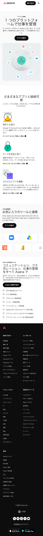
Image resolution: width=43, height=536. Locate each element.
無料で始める (30, 3)
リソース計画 (26, 366)
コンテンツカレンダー (29, 344)
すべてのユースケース (29, 380)
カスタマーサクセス (28, 424)
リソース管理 (6, 377)
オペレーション (7, 402)
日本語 (23, 511)
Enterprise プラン (8, 362)
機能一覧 (5, 344)
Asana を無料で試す (12, 285)
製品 (4, 409)
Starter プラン (7, 355)
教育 (4, 427)
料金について (6, 351)
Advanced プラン (8, 359)
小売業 (5, 420)
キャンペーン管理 (27, 340)
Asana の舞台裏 (7, 470)
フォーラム (26, 409)
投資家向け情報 (7, 481)
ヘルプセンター (27, 395)
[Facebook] (25, 518)
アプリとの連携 (7, 366)
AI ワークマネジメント (9, 369)
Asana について (7, 456)
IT (3, 405)
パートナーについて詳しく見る (13, 136)
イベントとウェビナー (29, 416)
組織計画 (25, 359)
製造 (4, 431)
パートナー (26, 431)
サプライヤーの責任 (8, 492)
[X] (14, 518)
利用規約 (16, 524)
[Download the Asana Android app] (27, 531)
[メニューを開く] (39, 3)
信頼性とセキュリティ (9, 485)
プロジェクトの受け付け (29, 373)
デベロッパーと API (28, 427)
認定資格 (25, 405)
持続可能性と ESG (8, 496)
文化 (4, 474)
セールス (5, 413)
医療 (4, 416)
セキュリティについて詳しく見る (14, 163)
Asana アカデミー (28, 402)
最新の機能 (6, 348)
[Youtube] (28, 518)
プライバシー (6, 489)
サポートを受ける (28, 398)
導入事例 (5, 463)
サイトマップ (26, 434)
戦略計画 (25, 369)
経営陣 (5, 460)
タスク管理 (26, 377)
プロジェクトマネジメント (10, 373)
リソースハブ (26, 413)
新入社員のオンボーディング (30, 355)
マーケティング (7, 398)
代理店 (5, 438)
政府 (4, 424)
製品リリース (26, 362)
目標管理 (25, 351)
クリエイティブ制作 (28, 348)
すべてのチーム (7, 442)
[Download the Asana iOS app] (14, 531)
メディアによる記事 (8, 478)
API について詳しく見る (11, 193)
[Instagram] (21, 518)
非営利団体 (6, 434)
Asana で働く (7, 467)
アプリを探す (21, 38)
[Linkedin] (18, 518)
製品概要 (5, 340)
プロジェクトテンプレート (30, 420)
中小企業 (5, 395)
